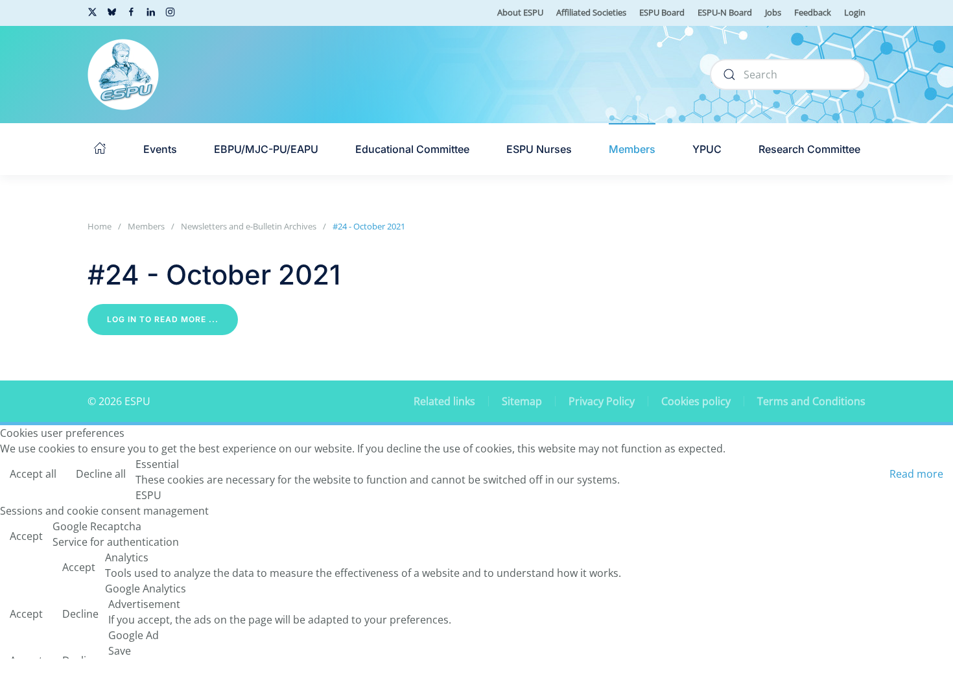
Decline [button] (80, 614)
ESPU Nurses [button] (539, 149)
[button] (99, 149)
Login (854, 12)
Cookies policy (696, 401)
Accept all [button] (33, 474)
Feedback (812, 12)
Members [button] (632, 149)
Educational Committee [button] (412, 149)
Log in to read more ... (162, 319)
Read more (916, 474)
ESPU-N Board (725, 12)
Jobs (773, 12)
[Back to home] (123, 74)
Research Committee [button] (809, 149)
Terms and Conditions (811, 401)
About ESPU (520, 12)
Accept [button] (26, 536)
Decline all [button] (101, 474)
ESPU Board (662, 12)
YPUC (707, 149)
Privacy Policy (602, 401)
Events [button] (160, 149)
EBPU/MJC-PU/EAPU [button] (266, 149)
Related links (444, 401)
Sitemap (522, 401)
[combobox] (787, 74)
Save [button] (119, 651)
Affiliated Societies (591, 12)
